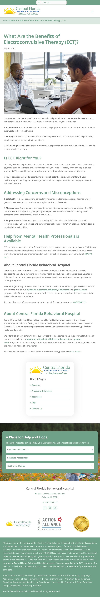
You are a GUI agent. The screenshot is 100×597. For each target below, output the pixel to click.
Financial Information (53, 579)
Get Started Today (16, 466)
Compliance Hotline (12, 585)
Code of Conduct (84, 582)
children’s (52, 289)
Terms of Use (21, 579)
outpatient (42, 289)
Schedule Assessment (17, 457)
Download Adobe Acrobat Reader (18, 582)
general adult (80, 289)
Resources (37, 396)
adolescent (63, 289)
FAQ (34, 402)
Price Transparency (70, 575)
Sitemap (86, 579)
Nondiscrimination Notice (47, 575)
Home (6, 20)
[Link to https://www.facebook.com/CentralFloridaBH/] (45, 508)
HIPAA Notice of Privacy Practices (18, 575)
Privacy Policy (35, 579)
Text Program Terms (32, 585)
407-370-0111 (79, 302)
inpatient (31, 289)
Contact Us (37, 408)
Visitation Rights (73, 579)
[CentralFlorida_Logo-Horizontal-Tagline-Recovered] (22, 7)
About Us (36, 385)
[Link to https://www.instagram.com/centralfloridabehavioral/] (55, 508)
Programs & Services (42, 391)
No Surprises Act (43, 582)
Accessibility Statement (64, 582)
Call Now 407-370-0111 (18, 449)
